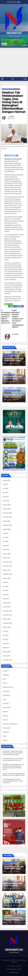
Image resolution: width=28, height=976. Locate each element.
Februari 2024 (7, 602)
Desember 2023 (7, 611)
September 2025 (7, 525)
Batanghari (6, 374)
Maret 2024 (6, 598)
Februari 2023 (7, 651)
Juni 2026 (5, 488)
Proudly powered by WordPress (9, 960)
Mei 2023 (5, 639)
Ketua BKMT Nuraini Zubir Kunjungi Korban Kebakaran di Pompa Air (13, 380)
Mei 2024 (5, 590)
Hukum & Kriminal (8, 687)
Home (8, 966)
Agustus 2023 (7, 627)
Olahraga (5, 715)
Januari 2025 (6, 558)
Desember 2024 (7, 562)
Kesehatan (6, 703)
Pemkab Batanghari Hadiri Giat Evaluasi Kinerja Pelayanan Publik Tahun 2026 (13, 398)
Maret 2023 (6, 647)
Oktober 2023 (6, 619)
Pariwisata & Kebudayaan (10, 724)
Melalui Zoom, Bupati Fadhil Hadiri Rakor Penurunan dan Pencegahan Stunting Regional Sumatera (13, 753)
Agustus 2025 (7, 529)
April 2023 (6, 643)
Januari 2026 (6, 509)
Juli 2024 (5, 582)
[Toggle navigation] (13, 79)
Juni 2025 (5, 537)
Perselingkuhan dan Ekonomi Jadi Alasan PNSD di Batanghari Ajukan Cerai (6, 318)
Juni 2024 (5, 586)
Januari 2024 (6, 606)
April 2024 (6, 594)
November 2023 (7, 615)
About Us (13, 966)
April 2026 (6, 496)
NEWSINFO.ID (14, 33)
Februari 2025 (7, 553)
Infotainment (6, 691)
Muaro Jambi (6, 707)
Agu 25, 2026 (8, 922)
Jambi (10, 354)
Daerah (6, 354)
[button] (22, 79)
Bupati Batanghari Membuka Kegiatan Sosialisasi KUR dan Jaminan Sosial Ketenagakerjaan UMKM (18, 319)
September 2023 (7, 623)
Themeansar (14, 962)
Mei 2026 (5, 492)
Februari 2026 (7, 504)
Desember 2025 (7, 513)
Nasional (15, 354)
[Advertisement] (14, 62)
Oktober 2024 (6, 570)
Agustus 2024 (7, 578)
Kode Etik (18, 966)
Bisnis (4, 679)
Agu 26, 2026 (8, 905)
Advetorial (6, 390)
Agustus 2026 (7, 480)
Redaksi (12, 116)
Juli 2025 (5, 533)
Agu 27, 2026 (8, 871)
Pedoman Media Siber (12, 969)
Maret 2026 (6, 500)
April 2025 (6, 545)
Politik (4, 736)
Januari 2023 (6, 655)
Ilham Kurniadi (19, 905)
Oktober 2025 (6, 521)
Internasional (6, 695)
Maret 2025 (6, 549)
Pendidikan (6, 732)
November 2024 (7, 566)
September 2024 (7, 574)
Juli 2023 (5, 631)
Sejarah (5, 740)
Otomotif (5, 719)
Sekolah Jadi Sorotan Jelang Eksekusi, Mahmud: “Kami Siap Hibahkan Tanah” (13, 920)
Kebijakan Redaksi (14, 972)
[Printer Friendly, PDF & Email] (8, 304)
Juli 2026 (5, 484)
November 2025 (7, 517)
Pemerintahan (7, 356)
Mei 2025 (5, 541)
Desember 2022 (7, 660)
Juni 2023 (5, 635)
